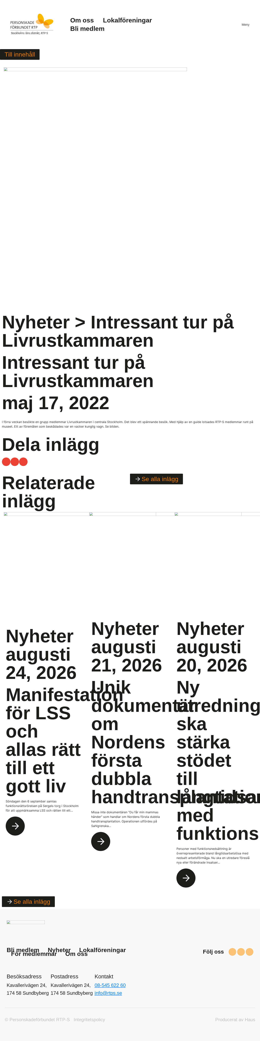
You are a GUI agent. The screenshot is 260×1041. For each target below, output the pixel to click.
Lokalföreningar (102, 950)
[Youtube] (249, 952)
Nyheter (36, 322)
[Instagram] (241, 952)
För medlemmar (34, 954)
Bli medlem (23, 950)
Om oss (76, 954)
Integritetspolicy (89, 1019)
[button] (6, 461)
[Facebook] (232, 952)
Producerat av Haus (235, 1019)
